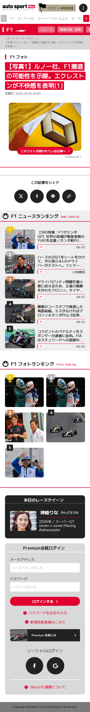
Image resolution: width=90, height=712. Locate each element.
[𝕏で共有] (21, 196)
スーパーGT (26, 18)
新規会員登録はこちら (47, 622)
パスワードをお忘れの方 (47, 613)
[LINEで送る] (53, 196)
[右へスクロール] (86, 18)
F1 (12, 18)
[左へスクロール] (4, 18)
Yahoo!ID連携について (48, 687)
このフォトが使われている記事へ (43, 151)
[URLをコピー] (69, 196)
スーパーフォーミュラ (53, 18)
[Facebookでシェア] (37, 196)
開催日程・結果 (70, 29)
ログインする (42, 601)
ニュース (46, 29)
